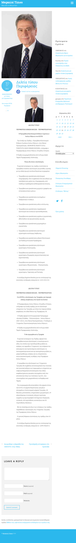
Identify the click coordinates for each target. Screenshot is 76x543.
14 (73, 123)
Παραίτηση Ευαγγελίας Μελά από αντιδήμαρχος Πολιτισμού (64, 101)
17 (62, 127)
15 (57, 127)
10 (62, 123)
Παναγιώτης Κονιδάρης (63, 178)
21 (73, 127)
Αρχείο (58, 151)
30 (59, 134)
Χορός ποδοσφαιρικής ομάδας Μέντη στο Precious (64, 81)
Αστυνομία (5, 103)
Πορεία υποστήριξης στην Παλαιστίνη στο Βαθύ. (63, 63)
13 (70, 123)
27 (70, 130)
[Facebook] (62, 201)
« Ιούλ (59, 137)
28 (73, 130)
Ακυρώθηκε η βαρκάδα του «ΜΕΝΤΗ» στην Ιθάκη (14, 445)
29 (57, 134)
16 (59, 127)
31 (62, 134)
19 (67, 127)
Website (27, 501)
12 (67, 123)
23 (59, 130)
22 (57, 130)
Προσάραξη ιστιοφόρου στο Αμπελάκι (39, 445)
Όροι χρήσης (60, 211)
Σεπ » (70, 137)
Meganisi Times (8, 533)
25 (65, 130)
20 (70, 127)
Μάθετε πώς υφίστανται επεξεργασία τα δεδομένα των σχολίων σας (28, 522)
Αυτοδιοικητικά (7, 98)
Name (28, 486)
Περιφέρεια (7, 105)
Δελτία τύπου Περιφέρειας (27, 84)
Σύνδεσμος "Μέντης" (62, 191)
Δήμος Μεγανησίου (62, 173)
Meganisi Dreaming (62, 168)
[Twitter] (57, 201)
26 (67, 130)
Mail (28, 493)
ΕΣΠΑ (10, 103)
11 (65, 123)
